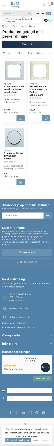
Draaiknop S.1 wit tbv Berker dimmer (14, 156)
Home (5, 26)
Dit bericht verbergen (18, 440)
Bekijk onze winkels (27, 261)
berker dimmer (28, 26)
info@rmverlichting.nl (19, 317)
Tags (14, 26)
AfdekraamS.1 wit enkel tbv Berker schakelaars (14, 89)
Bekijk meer (40, 378)
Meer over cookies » (41, 440)
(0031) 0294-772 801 (19, 308)
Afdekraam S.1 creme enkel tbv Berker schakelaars (38, 90)
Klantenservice (27, 252)
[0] (50, 5)
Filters (25, 44)
